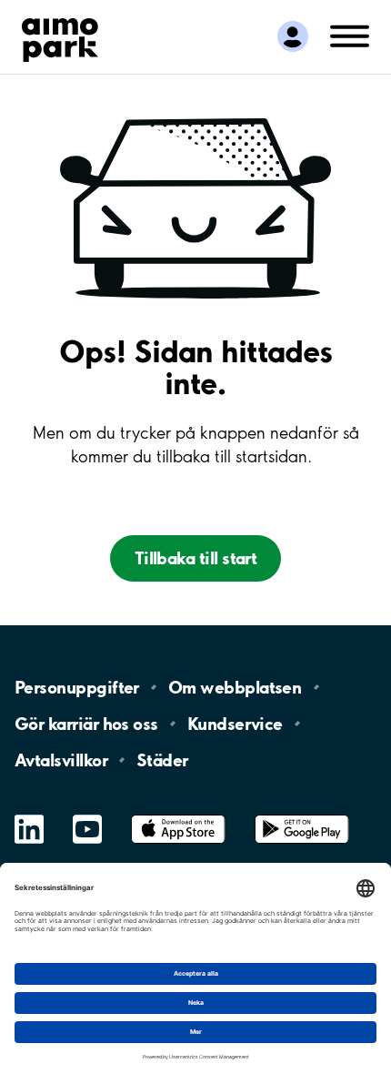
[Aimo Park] (60, 36)
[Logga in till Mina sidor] (292, 36)
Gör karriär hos (86, 724)
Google (302, 815)
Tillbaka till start (196, 558)
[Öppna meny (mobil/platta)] (349, 35)
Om (234, 687)
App (178, 815)
